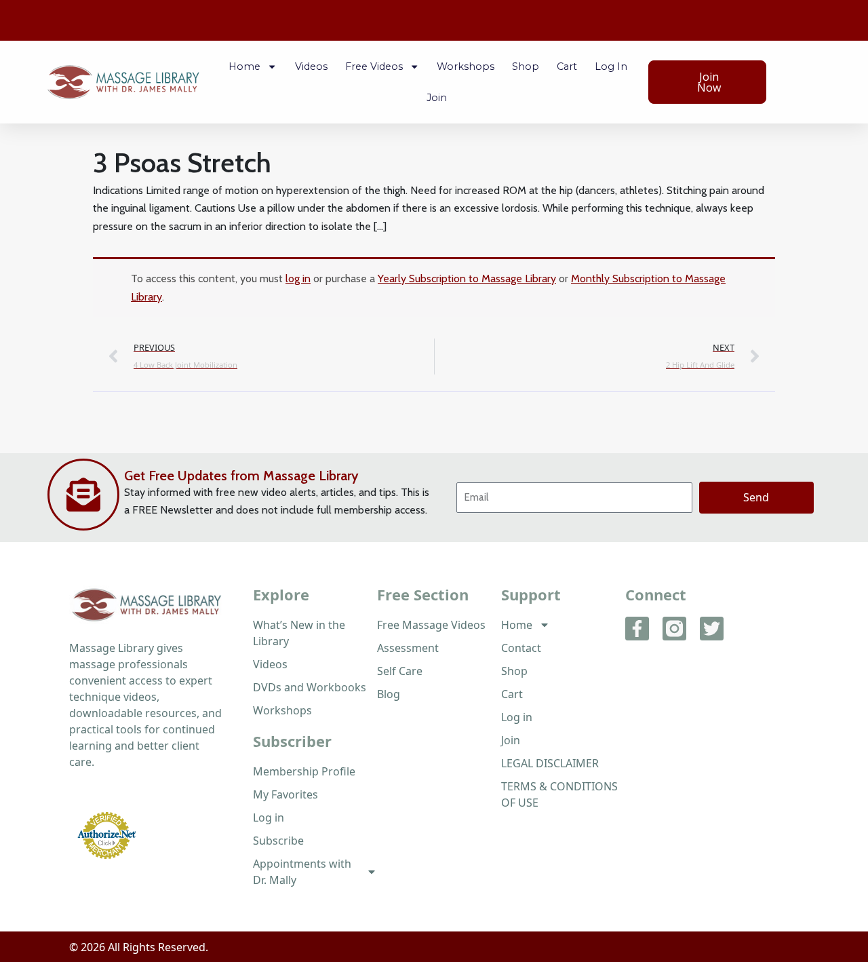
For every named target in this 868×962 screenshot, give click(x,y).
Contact (521, 647)
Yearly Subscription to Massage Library (467, 278)
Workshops (465, 66)
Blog (388, 694)
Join (437, 98)
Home (244, 66)
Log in (611, 66)
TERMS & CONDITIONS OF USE (559, 794)
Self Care (399, 670)
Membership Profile (304, 771)
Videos (311, 66)
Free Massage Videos (431, 624)
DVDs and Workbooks (309, 687)
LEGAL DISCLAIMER (550, 763)
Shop (525, 66)
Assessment (408, 647)
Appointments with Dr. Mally (302, 871)
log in (298, 278)
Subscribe (278, 840)
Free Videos (374, 66)
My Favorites (285, 794)
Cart (567, 66)
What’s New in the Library (299, 633)
